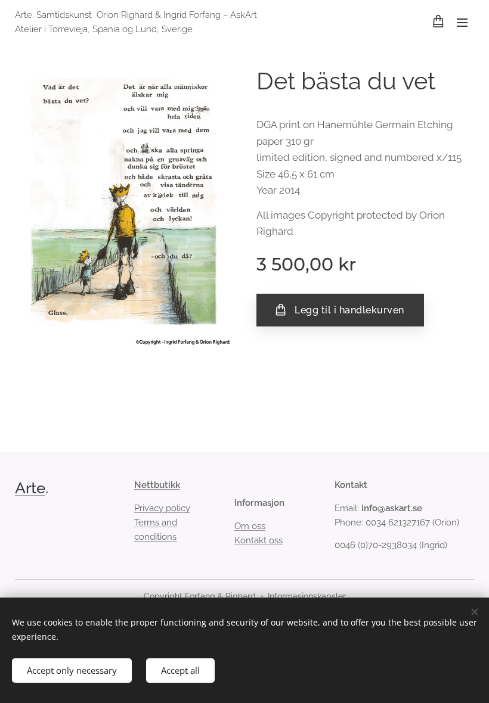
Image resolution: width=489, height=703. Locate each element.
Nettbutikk (157, 485)
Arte (30, 488)
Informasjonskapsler (307, 596)
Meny (462, 22)
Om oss (249, 526)
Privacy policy (162, 508)
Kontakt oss (258, 540)
